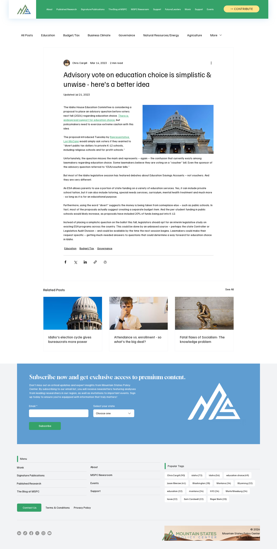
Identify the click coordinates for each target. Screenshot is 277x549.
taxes (173, 499)
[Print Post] (105, 262)
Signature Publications (31, 475)
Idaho (215, 475)
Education (48, 35)
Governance (127, 35)
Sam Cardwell (195, 499)
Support (95, 491)
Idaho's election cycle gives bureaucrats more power (69, 339)
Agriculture (194, 35)
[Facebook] (31, 533)
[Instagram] (43, 533)
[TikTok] (25, 533)
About (94, 467)
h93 (216, 491)
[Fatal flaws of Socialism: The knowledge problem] (204, 313)
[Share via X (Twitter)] (75, 262)
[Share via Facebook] (65, 262)
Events (94, 483)
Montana (225, 483)
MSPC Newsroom (101, 475)
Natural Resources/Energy (161, 35)
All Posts (27, 35)
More (213, 35)
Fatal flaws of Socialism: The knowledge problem (202, 339)
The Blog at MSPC (28, 491)
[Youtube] (49, 533)
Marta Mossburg (238, 491)
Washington (202, 483)
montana (197, 491)
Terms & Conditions (57, 507)
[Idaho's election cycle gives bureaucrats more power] (72, 313)
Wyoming (246, 483)
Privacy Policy (82, 507)
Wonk (20, 467)
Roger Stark (219, 499)
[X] (37, 533)
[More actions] (211, 62)
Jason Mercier (177, 483)
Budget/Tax (71, 35)
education (176, 491)
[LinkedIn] (19, 533)
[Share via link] (95, 262)
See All (229, 289)
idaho (198, 475)
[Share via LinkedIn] (85, 262)
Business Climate (99, 35)
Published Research (29, 483)
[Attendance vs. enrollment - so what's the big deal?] (138, 313)
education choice (238, 475)
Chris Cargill (177, 475)
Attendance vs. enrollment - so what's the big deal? (137, 339)
